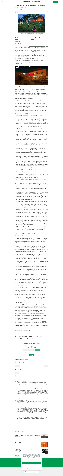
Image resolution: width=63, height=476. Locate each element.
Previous (18, 366)
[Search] (50, 2)
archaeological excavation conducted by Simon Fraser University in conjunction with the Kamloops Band (30, 295)
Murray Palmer (19, 381)
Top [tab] (15, 431)
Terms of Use (36, 465)
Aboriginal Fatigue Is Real (20, 442)
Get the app (36, 471)
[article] (31, 437)
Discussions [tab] (22, 431)
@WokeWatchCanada (33, 338)
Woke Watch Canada (20, 9)
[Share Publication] (52, 2)
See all (16, 455)
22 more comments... (18, 426)
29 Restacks (26, 359)
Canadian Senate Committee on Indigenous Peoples (30, 322)
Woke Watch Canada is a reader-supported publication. (23, 437)
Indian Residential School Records (35, 336)
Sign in (60, 1)
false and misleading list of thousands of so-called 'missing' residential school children (31, 317)
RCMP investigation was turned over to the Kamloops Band (29, 273)
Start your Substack (29, 471)
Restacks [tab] (20, 372)
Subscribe (55, 1)
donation (32, 39)
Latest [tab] (18, 431)
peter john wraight (20, 400)
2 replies (19, 422)
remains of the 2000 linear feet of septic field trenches (31, 296)
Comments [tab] (17, 372)
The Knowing (30, 100)
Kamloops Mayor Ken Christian (35, 60)
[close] (40, 448)
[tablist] (19, 373)
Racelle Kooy (18, 105)
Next (45, 366)
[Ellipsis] (48, 381)
